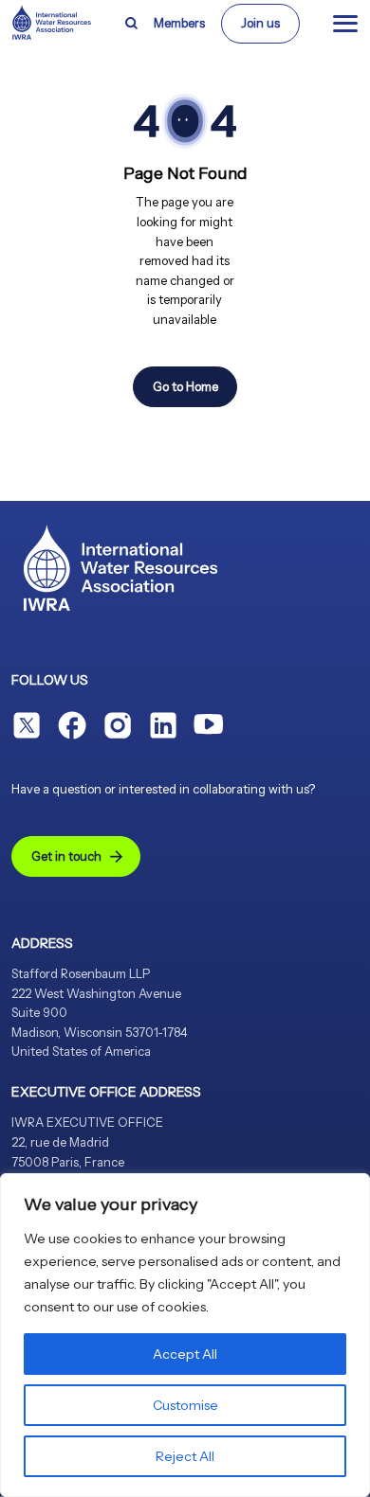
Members (179, 23)
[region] (185, 1335)
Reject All (185, 1456)
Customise (185, 1405)
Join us (260, 23)
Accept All (185, 1354)
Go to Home (185, 387)
